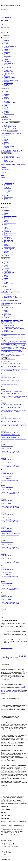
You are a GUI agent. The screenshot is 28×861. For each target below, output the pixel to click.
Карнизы (6, 42)
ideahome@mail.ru (5, 658)
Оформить (8, 17)
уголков (3, 693)
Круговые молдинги (9, 77)
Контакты (6, 187)
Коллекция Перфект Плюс (11, 80)
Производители (8, 184)
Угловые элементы (9, 78)
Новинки (6, 81)
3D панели (3, 130)
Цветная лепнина (5, 88)
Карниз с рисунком (9, 69)
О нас (8, 191)
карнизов (9, 689)
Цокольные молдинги (9, 146)
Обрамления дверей (9, 73)
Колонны (6, 147)
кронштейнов (13, 690)
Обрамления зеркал (9, 71)
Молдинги (6, 43)
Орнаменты (7, 52)
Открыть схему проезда (7, 648)
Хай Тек (6, 109)
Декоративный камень (14, 122)
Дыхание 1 (6, 112)
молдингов (24, 687)
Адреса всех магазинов (7, 8)
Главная (6, 195)
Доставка (9, 190)
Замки (5, 140)
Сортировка (4, 335)
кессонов (3, 691)
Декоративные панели (10, 102)
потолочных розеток (11, 691)
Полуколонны (7, 144)
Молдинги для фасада (9, 137)
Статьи (9, 193)
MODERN (6, 85)
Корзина (3, 17)
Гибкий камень (5, 164)
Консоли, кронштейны (10, 53)
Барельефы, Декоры (18, 150)
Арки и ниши (7, 56)
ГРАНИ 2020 (7, 61)
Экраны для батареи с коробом (12, 157)
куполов (3, 690)
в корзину (3, 376)
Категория (3, 340)
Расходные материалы (6, 150)
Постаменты (7, 76)
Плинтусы (6, 40)
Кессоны (6, 60)
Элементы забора (15, 151)
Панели (6, 64)
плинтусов (3, 689)
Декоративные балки (12, 130)
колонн (14, 689)
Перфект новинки (8, 84)
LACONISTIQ (4, 122)
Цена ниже (10, 337)
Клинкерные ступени (14, 164)
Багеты (5, 99)
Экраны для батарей (6, 153)
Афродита (6, 105)
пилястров (19, 689)
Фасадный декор (5, 135)
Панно (5, 54)
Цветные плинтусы (9, 114)
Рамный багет (7, 101)
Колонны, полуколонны (10, 46)
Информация (7, 188)
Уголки (6, 50)
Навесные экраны (8, 161)
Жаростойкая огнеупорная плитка (13, 128)
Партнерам (7, 185)
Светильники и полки (9, 49)
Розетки (6, 45)
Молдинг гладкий (8, 70)
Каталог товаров (9, 183)
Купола (6, 59)
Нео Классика (7, 104)
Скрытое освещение (9, 66)
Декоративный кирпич (10, 125)
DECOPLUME (4, 116)
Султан (6, 108)
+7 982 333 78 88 (5, 27)
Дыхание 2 (6, 111)
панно (19, 691)
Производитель (4, 357)
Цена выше (4, 337)
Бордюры (6, 98)
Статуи (6, 74)
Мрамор (6, 107)
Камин (5, 57)
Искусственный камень (10, 126)
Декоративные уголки (9, 63)
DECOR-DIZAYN (8, 83)
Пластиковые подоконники (8, 133)
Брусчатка (18, 133)
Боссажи (6, 142)
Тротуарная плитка (6, 151)
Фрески (23, 164)
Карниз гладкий (8, 67)
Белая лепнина (4, 37)
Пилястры (6, 47)
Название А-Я (17, 337)
